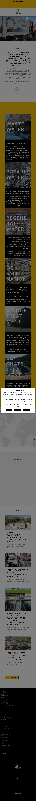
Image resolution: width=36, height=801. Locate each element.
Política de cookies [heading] (18, 390)
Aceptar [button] (9, 409)
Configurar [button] (26, 409)
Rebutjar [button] (17, 409)
